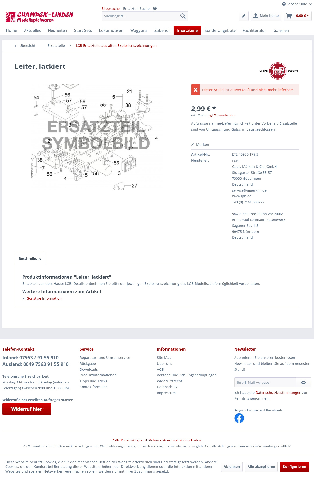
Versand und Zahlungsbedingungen (187, 375)
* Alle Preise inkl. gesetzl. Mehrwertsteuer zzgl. (146, 440)
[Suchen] (183, 16)
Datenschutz (167, 386)
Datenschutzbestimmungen (278, 392)
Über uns (164, 363)
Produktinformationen (98, 375)
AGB (160, 369)
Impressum (166, 392)
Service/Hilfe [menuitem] (297, 4)
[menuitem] (145, 16)
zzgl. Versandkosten (221, 115)
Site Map (164, 357)
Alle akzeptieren (261, 466)
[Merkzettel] (244, 16)
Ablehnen (232, 466)
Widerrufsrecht (169, 381)
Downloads (89, 369)
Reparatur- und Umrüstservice (105, 357)
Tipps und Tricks (93, 381)
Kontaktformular (93, 386)
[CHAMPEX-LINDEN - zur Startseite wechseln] (41, 17)
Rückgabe (88, 363)
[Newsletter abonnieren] (303, 382)
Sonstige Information (44, 298)
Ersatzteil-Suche (136, 8)
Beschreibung (30, 258)
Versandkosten (190, 440)
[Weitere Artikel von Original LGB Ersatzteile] (278, 71)
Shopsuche (111, 8)
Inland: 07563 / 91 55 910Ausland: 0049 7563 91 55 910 (35, 361)
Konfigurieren (294, 466)
